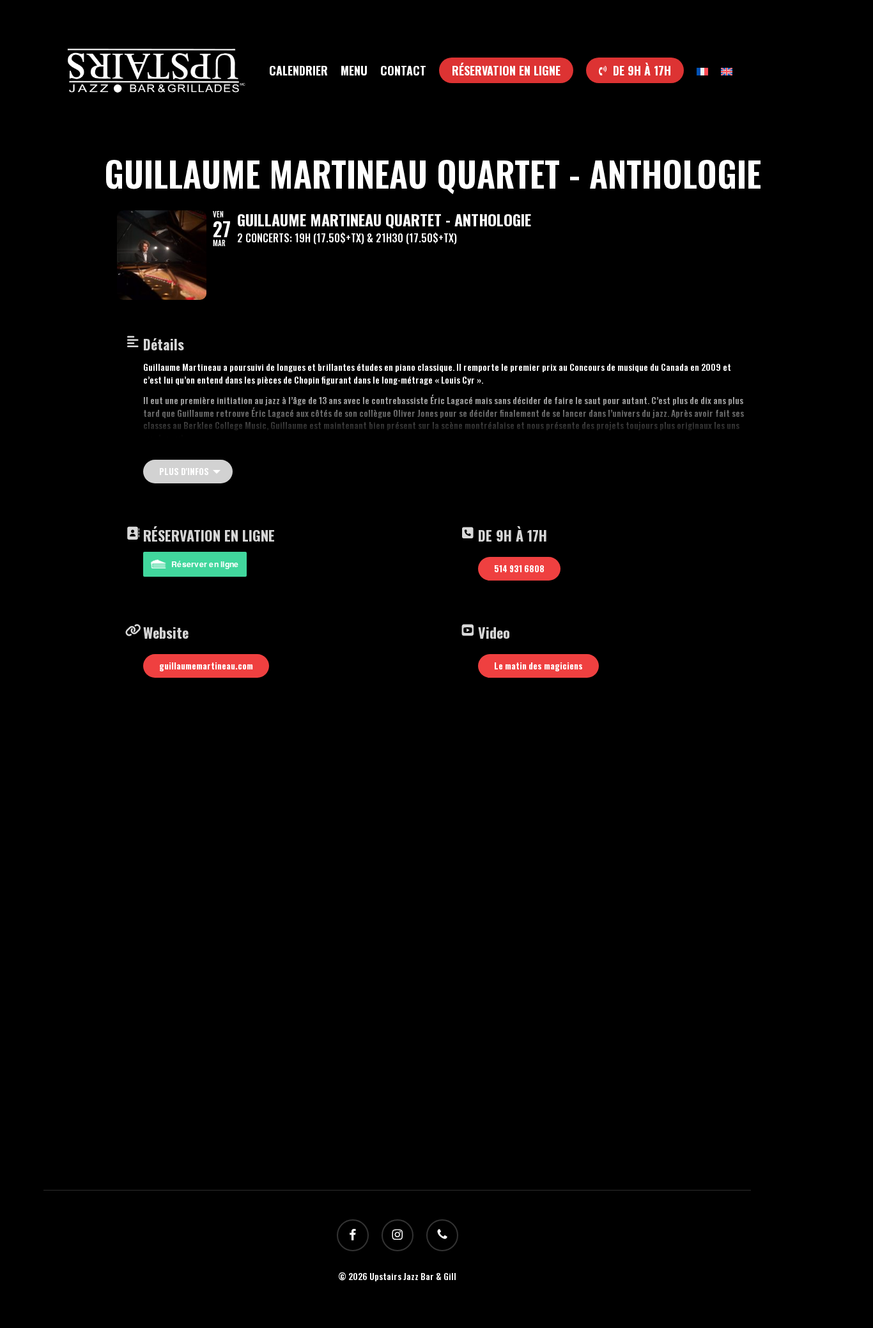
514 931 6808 (519, 568)
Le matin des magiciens (538, 665)
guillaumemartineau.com (206, 665)
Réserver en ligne (204, 564)
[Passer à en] (727, 70)
